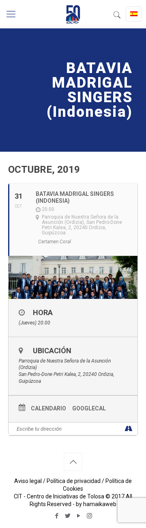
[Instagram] (89, 515)
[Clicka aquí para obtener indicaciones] (128, 429)
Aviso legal (28, 481)
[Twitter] (67, 515)
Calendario (48, 408)
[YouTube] (78, 515)
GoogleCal (89, 408)
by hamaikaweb (96, 504)
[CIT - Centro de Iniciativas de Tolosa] (73, 14)
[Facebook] (56, 515)
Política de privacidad (74, 481)
